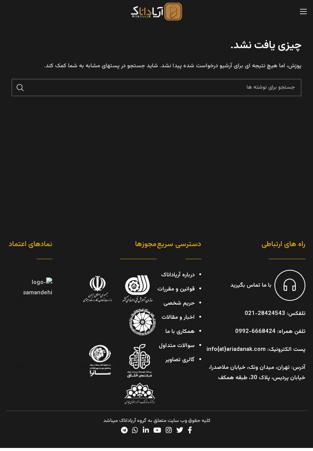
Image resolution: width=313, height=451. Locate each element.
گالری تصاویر (180, 359)
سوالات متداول (177, 345)
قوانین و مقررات (176, 289)
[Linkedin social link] (145, 430)
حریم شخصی (179, 303)
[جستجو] (20, 87)
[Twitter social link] (180, 430)
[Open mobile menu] (303, 11)
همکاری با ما (180, 331)
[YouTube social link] (157, 430)
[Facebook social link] (190, 430)
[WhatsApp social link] (135, 430)
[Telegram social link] (124, 430)
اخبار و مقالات (178, 317)
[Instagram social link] (168, 430)
